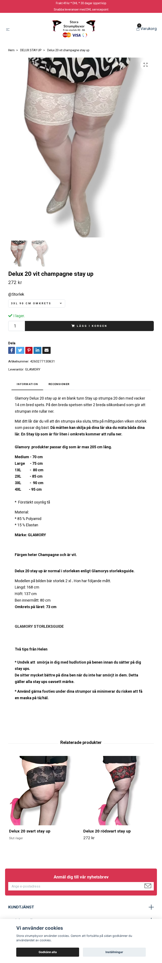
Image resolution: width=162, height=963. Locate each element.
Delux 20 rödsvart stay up (107, 831)
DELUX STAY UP (31, 50)
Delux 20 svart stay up (29, 831)
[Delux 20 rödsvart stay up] (118, 790)
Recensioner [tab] (59, 384)
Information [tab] (27, 384)
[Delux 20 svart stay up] (43, 790)
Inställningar (114, 952)
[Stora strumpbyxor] (74, 29)
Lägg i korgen (92, 325)
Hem (11, 50)
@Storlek (16, 294)
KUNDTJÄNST (21, 907)
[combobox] (36, 303)
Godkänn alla (48, 952)
